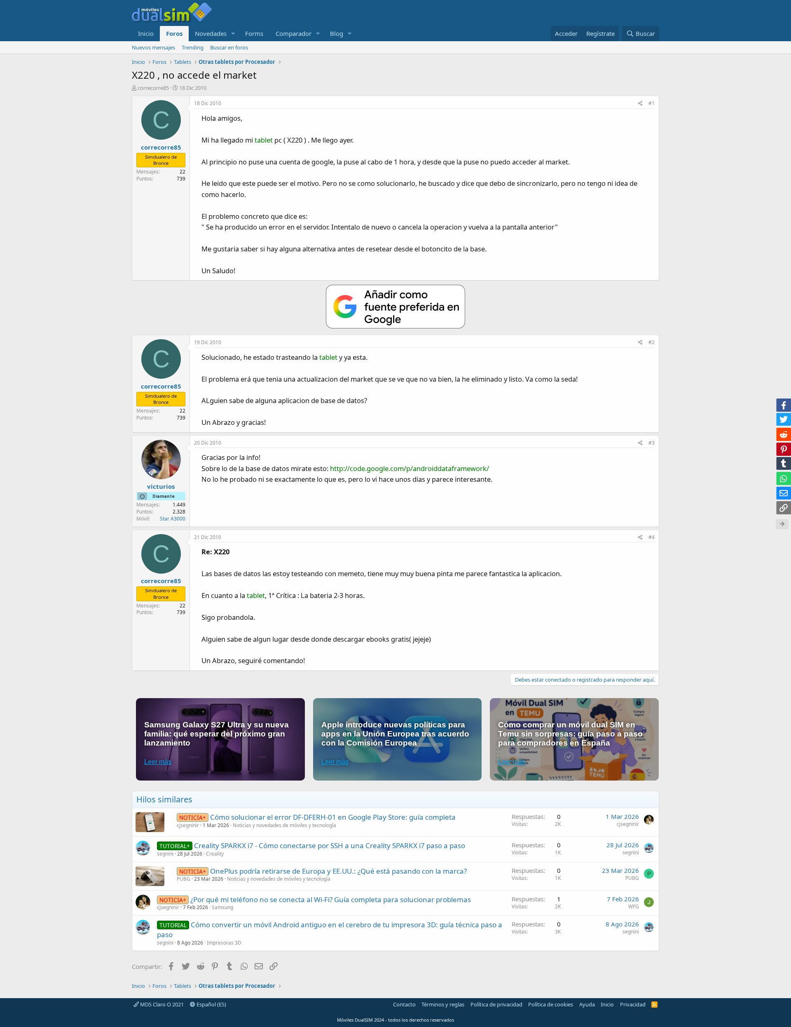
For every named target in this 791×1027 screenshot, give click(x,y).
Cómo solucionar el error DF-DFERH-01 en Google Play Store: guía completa (333, 817)
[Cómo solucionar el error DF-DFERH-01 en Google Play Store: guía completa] (150, 822)
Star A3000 (172, 518)
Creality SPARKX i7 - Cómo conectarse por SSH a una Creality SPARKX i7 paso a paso (329, 845)
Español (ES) (210, 1004)
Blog (336, 33)
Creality (215, 853)
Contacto (404, 1004)
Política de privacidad (496, 1004)
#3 (651, 442)
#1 (651, 103)
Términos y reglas (442, 1004)
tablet (264, 140)
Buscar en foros (229, 47)
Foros (174, 33)
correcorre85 (153, 87)
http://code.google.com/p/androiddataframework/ (409, 468)
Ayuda (587, 1004)
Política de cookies (550, 1004)
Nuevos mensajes (153, 47)
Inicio (146, 33)
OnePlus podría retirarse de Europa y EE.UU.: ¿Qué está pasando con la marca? (338, 871)
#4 (651, 537)
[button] (233, 33)
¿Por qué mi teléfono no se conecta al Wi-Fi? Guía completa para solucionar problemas (330, 899)
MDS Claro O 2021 (161, 1004)
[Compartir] (640, 103)
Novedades (211, 33)
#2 (651, 342)
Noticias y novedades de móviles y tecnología (284, 825)
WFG (633, 906)
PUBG (183, 878)
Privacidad (633, 1004)
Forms (254, 33)
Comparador (293, 33)
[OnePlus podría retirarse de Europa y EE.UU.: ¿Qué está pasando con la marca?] (150, 876)
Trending (193, 47)
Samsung (222, 907)
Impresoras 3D (224, 942)
